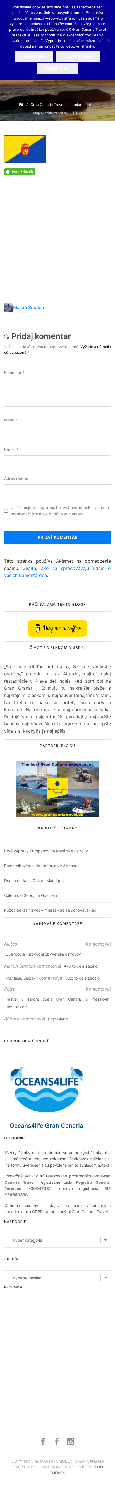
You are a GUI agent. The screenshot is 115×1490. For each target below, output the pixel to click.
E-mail (11, 449)
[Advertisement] (57, 232)
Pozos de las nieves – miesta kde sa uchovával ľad (50, 910)
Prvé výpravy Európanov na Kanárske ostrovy (46, 850)
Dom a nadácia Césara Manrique (34, 880)
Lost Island (58, 1019)
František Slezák (21, 978)
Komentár (14, 372)
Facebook (44, 1441)
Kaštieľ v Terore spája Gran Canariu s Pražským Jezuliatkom (57, 1003)
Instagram (71, 1441)
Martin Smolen (28, 307)
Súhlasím (34, 56)
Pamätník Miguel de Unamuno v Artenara (41, 865)
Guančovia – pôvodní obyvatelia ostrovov (43, 954)
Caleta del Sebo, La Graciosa (30, 895)
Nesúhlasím (78, 56)
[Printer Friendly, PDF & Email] (19, 171)
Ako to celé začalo (80, 966)
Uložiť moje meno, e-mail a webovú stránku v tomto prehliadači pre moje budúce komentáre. (60, 510)
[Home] (21, 104)
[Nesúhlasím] (108, 40)
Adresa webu (16, 478)
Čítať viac (57, 69)
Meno (10, 420)
